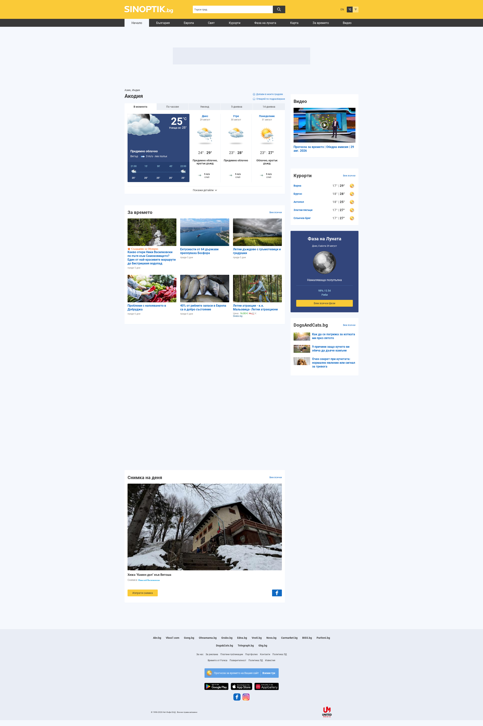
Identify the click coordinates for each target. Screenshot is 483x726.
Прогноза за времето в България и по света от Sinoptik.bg (151, 9)
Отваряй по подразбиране (270, 99)
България (163, 23)
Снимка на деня (145, 477)
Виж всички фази (324, 303)
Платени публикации (231, 654)
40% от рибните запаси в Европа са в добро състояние (203, 307)
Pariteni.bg (323, 637)
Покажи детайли (203, 190)
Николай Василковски (149, 580)
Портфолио (251, 654)
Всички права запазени (187, 712)
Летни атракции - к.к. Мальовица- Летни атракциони (255, 307)
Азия (128, 90)
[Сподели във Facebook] (277, 593)
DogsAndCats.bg (311, 325)
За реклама (212, 654)
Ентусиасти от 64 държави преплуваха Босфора (199, 251)
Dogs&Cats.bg (224, 645)
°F (355, 9)
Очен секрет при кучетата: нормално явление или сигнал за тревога (333, 362)
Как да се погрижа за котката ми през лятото (333, 336)
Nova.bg (271, 637)
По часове (172, 106)
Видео (347, 23)
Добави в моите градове (269, 94)
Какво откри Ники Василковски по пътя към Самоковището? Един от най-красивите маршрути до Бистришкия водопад (152, 257)
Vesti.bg (257, 637)
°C (349, 9)
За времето (321, 23)
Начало (137, 23)
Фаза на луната (265, 23)
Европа (189, 23)
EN (342, 9)
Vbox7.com (172, 637)
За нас (199, 654)
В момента (140, 106)
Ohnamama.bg (208, 637)
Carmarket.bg (289, 637)
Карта (294, 23)
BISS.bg (307, 637)
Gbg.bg (262, 645)
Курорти (234, 23)
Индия (136, 90)
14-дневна (269, 106)
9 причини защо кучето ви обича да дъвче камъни (330, 348)
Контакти (265, 654)
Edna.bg (242, 637)
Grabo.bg (226, 637)
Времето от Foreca (217, 660)
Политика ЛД (279, 654)
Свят (211, 23)
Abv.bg (157, 637)
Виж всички (275, 212)
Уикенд (204, 106)
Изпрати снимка (142, 592)
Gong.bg (189, 637)
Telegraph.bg (246, 645)
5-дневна (236, 106)
